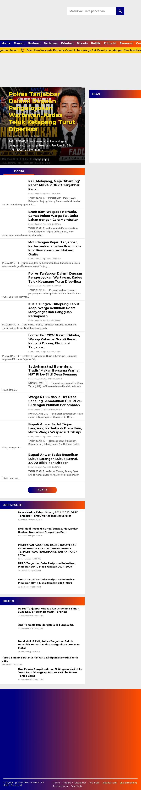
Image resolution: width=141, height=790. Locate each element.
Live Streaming (128, 782)
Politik (95, 43)
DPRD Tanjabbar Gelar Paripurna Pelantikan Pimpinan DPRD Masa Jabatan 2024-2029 (46, 565)
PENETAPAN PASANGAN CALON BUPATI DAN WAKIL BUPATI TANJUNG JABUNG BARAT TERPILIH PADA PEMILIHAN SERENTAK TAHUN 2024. (47, 550)
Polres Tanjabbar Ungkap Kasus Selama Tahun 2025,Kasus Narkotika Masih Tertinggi (48, 610)
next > (42, 489)
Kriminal (67, 43)
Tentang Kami (60, 786)
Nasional (34, 43)
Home (6, 43)
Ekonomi (126, 43)
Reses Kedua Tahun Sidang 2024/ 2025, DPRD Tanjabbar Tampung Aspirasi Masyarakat (48, 514)
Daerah (19, 43)
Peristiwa (51, 43)
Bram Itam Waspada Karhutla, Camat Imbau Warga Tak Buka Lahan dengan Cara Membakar (72, 50)
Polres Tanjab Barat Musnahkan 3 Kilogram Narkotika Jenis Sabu (40, 659)
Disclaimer (80, 782)
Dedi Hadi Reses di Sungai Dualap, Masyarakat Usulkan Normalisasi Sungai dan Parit (48, 530)
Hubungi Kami (109, 782)
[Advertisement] (70, 61)
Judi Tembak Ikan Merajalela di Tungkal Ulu (46, 624)
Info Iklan (94, 782)
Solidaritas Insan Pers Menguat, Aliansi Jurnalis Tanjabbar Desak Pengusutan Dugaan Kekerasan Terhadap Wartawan (41, 112)
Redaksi (67, 782)
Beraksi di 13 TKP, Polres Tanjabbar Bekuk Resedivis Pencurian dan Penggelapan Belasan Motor (49, 645)
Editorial (110, 43)
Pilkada (82, 43)
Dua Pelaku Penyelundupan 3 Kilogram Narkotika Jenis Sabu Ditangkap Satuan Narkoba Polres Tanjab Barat (50, 672)
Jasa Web (76, 786)
